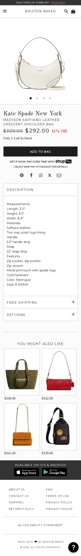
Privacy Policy (59, 502)
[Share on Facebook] (31, 175)
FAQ (49, 489)
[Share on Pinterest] (22, 175)
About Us (17, 489)
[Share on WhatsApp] (41, 175)
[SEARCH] (65, 11)
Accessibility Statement (40, 525)
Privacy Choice (59, 509)
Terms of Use (57, 496)
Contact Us (19, 496)
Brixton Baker (40, 11)
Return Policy (21, 509)
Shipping (16, 502)
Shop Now (58, 2)
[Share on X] (50, 175)
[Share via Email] (59, 175)
